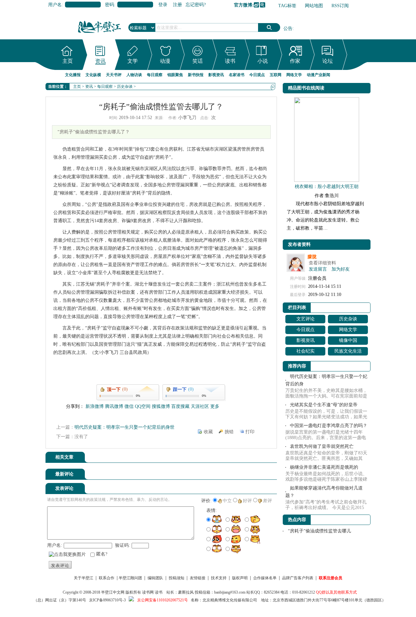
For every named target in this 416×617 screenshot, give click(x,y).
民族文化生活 (348, 351)
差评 (267, 500)
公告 (287, 28)
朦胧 (312, 256)
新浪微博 (256, 4)
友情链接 (197, 578)
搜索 (269, 27)
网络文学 (294, 75)
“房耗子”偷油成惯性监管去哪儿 (319, 531)
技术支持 (219, 578)
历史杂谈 (125, 86)
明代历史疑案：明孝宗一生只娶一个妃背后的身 (326, 380)
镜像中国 (348, 340)
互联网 (275, 75)
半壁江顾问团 (130, 578)
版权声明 (240, 578)
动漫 (165, 61)
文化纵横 (93, 75)
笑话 (197, 61)
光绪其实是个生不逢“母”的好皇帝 (324, 404)
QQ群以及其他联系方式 (336, 592)
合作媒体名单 (265, 578)
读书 (230, 61)
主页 (67, 61)
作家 (295, 61)
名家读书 (236, 75)
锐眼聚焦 (175, 75)
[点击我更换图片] (67, 554)
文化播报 (73, 75)
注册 (177, 4)
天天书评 (114, 75)
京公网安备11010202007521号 (162, 600)
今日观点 (257, 75)
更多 (214, 406)
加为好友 (341, 269)
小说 (262, 61)
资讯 (100, 61)
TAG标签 (287, 5)
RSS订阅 (340, 5)
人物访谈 (134, 75)
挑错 (229, 431)
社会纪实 (305, 351)
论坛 (327, 61)
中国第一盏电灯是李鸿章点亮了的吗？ (328, 425)
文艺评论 (305, 318)
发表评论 (60, 565)
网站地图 (314, 5)
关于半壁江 (83, 578)
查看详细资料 (322, 263)
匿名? (101, 554)
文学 (132, 61)
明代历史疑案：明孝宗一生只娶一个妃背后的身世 (124, 427)
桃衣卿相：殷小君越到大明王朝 (326, 186)
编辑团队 (155, 578)
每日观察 (154, 75)
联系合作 (106, 578)
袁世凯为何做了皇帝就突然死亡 (322, 446)
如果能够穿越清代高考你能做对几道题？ (324, 492)
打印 (249, 431)
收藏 (208, 431)
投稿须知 (176, 578)
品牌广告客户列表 (297, 578)
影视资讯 (216, 75)
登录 (162, 4)
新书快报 (195, 75)
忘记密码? (196, 4)
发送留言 (318, 269)
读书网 (148, 592)
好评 (247, 500)
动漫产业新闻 (318, 75)
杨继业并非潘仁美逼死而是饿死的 (324, 467)
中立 (227, 500)
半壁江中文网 (112, 592)
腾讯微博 (262, 4)
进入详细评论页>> (259, 475)
